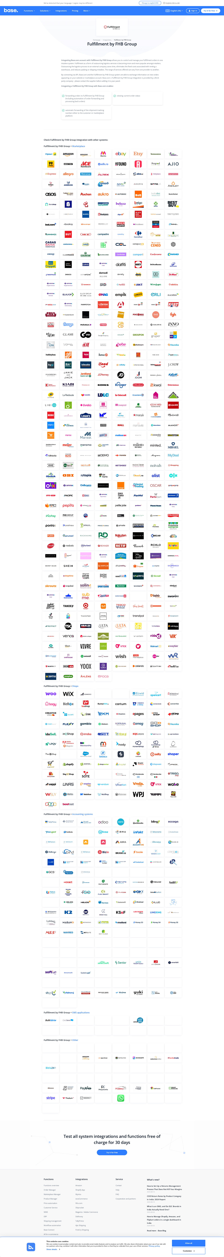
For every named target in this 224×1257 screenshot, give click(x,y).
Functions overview (51, 1185)
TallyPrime (79, 1221)
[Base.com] (11, 11)
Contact (119, 1185)
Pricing (75, 10)
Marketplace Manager (52, 1194)
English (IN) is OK (173, 3)
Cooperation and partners (126, 1199)
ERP (45, 1216)
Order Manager (50, 1190)
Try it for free (209, 11)
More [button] (85, 10)
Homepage (96, 40)
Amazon (78, 1185)
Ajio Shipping (80, 1225)
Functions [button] (28, 10)
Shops (75, 686)
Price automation (50, 1203)
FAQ (117, 1194)
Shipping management (52, 1221)
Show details (51, 1249)
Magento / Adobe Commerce (86, 1212)
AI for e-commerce (51, 1234)
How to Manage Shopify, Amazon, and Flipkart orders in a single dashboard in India (164, 1219)
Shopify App (80, 1190)
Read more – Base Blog (156, 1230)
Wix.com (78, 1203)
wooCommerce (81, 1199)
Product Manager (50, 1199)
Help (117, 1190)
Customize (187, 1251)
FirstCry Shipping (82, 1230)
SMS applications (81, 1012)
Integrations (61, 10)
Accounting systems (82, 814)
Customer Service (50, 1207)
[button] (174, 10)
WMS (46, 1212)
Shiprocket (79, 1207)
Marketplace (78, 146)
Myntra (78, 1194)
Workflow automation (52, 1225)
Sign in (194, 11)
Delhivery (79, 1216)
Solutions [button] (44, 10)
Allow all (188, 1243)
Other (75, 1040)
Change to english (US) (150, 3)
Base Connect (49, 1230)
